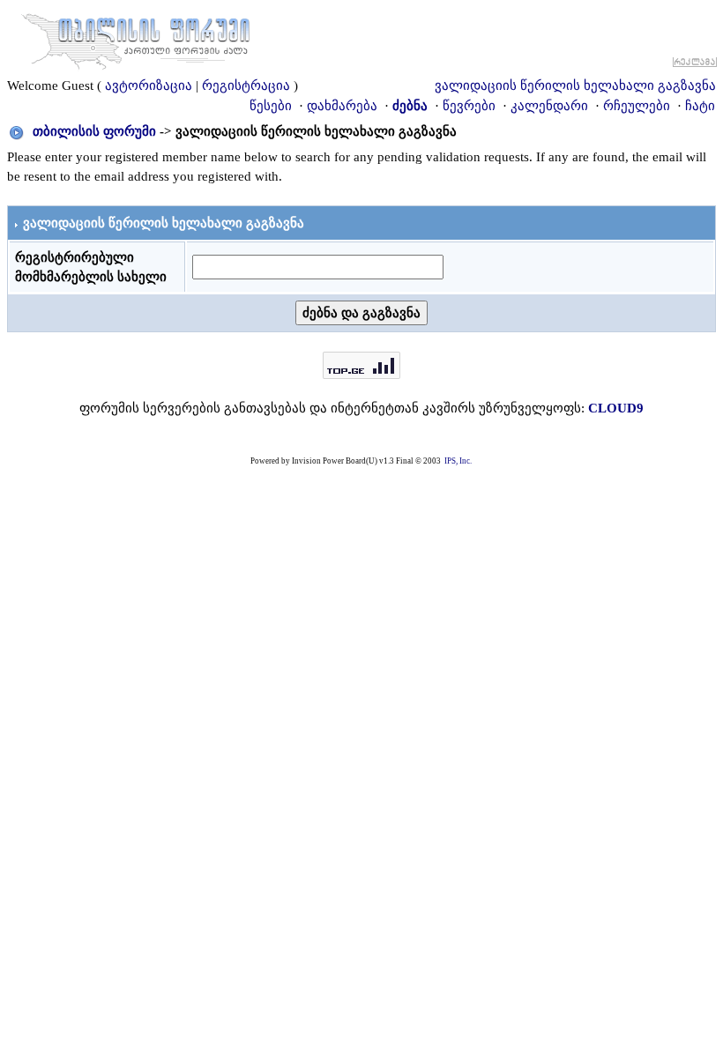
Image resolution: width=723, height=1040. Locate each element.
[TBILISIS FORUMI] (135, 38)
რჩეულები (636, 106)
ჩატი (700, 106)
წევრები (469, 106)
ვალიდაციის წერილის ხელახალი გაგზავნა (575, 85)
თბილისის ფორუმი (94, 131)
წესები (271, 106)
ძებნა (410, 106)
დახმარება (342, 106)
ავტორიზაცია (148, 85)
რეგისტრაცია (246, 85)
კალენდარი (549, 106)
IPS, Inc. (458, 461)
